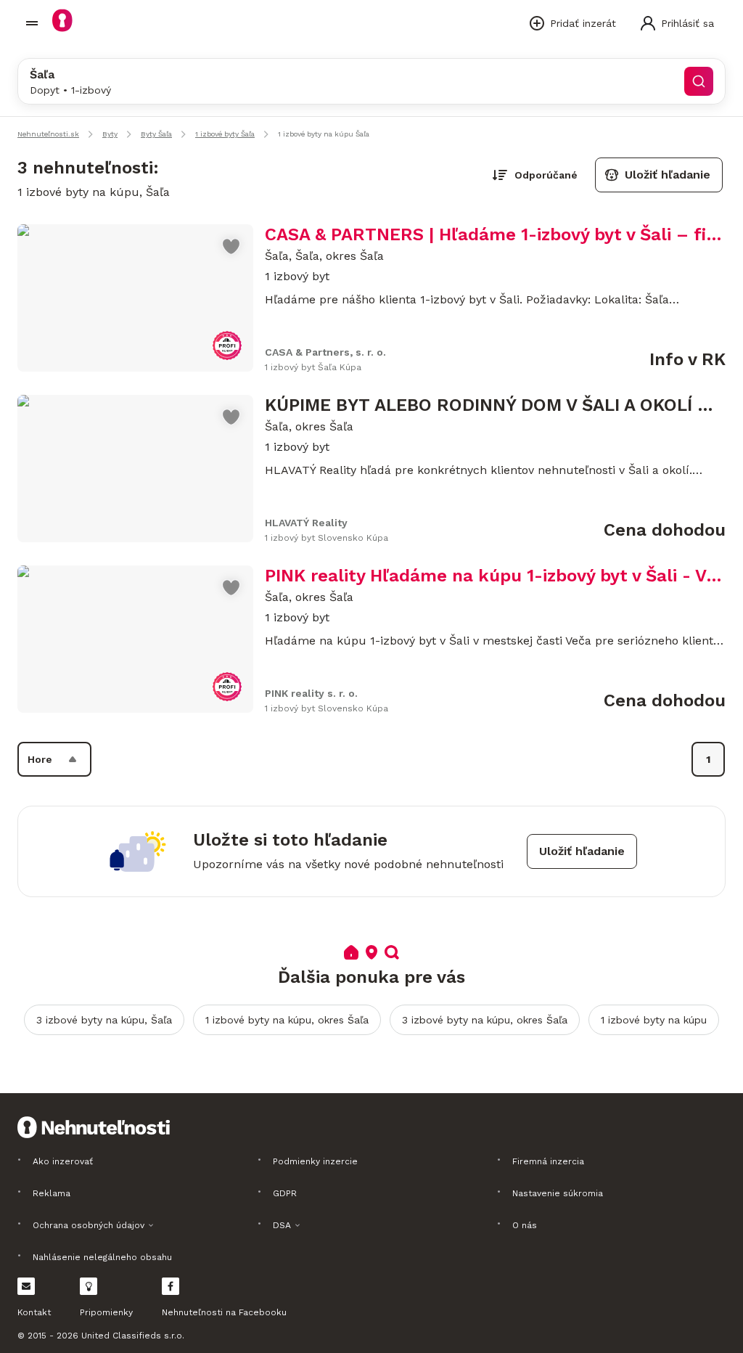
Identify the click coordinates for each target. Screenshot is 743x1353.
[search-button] (698, 81)
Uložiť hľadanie (667, 174)
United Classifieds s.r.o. (132, 1335)
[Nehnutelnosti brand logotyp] (31, 23)
